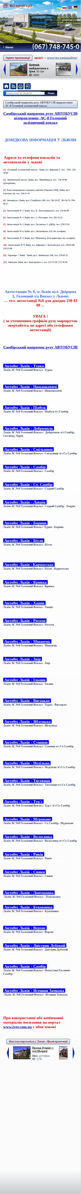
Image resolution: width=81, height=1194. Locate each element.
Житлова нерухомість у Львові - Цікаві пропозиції (38, 1041)
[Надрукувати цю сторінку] (20, 86)
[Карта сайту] (28, 86)
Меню (9, 47)
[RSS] (13, 86)
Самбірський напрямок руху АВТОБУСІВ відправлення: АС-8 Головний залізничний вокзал (39, 104)
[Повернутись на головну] (6, 86)
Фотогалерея (64, 12)
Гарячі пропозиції (18, 58)
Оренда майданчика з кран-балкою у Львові (39, 66)
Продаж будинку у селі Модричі (43, 1049)
